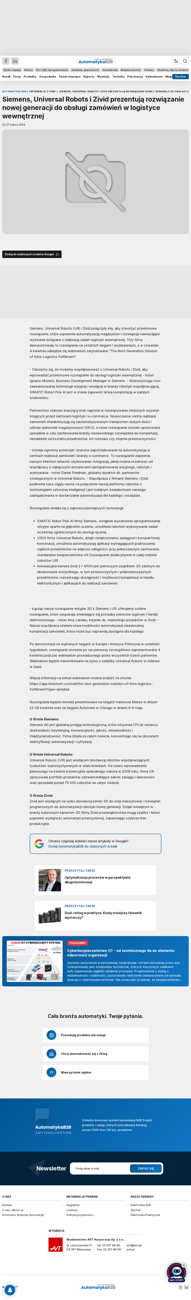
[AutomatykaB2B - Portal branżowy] (98, 1287)
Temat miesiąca (70, 76)
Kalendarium (154, 76)
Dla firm (180, 76)
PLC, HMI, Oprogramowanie (52, 69)
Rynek (6, 76)
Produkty (30, 76)
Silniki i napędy (12, 69)
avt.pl (130, 1249)
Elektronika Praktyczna (145, 1215)
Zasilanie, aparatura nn (85, 69)
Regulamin (73, 1205)
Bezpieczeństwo (131, 69)
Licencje (71, 1210)
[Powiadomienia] (10, 1290)
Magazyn (171, 76)
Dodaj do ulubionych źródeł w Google (29, 254)
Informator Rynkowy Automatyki (23, 1215)
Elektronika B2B (141, 1205)
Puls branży (135, 76)
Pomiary (149, 69)
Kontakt (7, 1205)
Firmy (17, 76)
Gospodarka (47, 76)
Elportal (135, 1210)
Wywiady (103, 76)
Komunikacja (110, 69)
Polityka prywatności (79, 1215)
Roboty (28, 69)
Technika (118, 76)
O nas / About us (13, 1210)
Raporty (88, 76)
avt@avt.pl (134, 1245)
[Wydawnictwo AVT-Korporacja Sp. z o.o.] (55, 1246)
